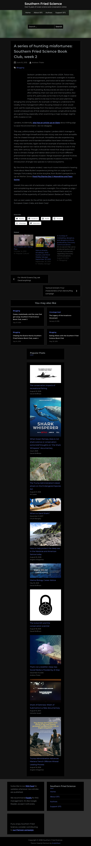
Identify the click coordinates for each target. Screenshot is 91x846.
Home (28, 13)
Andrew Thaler (38, 62)
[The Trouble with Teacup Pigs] (23, 240)
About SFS (38, 13)
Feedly (29, 798)
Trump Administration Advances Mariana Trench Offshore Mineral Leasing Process (44, 761)
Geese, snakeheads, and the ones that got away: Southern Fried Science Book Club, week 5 (27, 316)
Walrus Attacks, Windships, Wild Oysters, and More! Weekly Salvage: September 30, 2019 (43, 254)
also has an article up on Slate (46, 123)
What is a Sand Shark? (40, 513)
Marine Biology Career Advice (43, 580)
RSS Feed (30, 786)
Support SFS (60, 13)
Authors (49, 13)
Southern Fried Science (43, 4)
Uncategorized (55, 312)
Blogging (20, 68)
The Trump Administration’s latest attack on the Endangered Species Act (45, 486)
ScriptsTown (56, 843)
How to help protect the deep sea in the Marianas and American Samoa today (45, 551)
